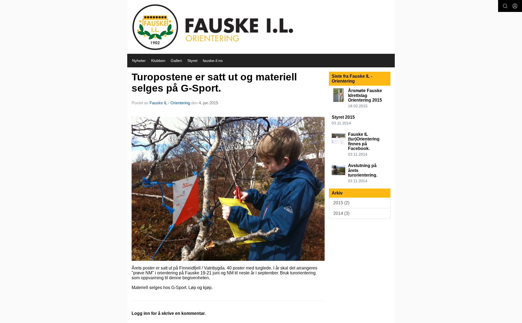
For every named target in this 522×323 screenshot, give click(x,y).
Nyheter (139, 60)
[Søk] (505, 6)
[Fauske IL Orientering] (261, 27)
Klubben (158, 60)
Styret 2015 (343, 117)
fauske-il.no (213, 60)
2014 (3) (341, 213)
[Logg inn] (515, 6)
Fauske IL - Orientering (170, 103)
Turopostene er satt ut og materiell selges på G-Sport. (214, 82)
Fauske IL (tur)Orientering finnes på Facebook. (364, 141)
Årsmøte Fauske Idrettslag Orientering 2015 (365, 95)
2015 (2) (341, 202)
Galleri (176, 60)
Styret (192, 60)
